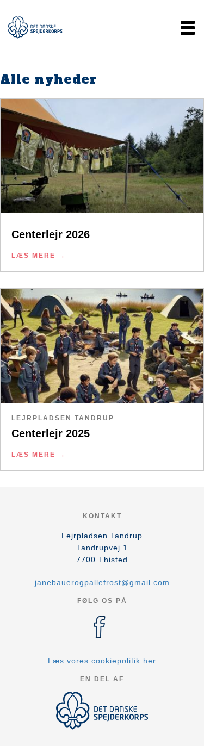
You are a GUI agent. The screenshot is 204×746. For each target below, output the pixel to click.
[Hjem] (35, 27)
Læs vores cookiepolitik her (102, 660)
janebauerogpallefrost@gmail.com (102, 582)
